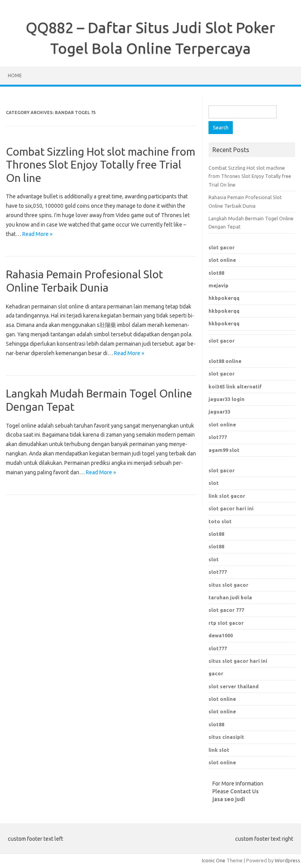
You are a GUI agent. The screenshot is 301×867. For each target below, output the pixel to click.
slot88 (216, 273)
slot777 (218, 437)
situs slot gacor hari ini (238, 661)
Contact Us (244, 791)
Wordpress (287, 860)
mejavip (218, 285)
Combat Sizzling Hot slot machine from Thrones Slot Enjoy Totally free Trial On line (100, 164)
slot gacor (222, 247)
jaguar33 (219, 411)
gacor (216, 673)
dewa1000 (221, 635)
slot (214, 483)
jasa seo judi (228, 799)
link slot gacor (227, 496)
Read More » (37, 234)
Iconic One (213, 860)
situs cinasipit (226, 737)
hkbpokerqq (224, 298)
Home (15, 75)
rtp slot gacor (226, 623)
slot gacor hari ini (231, 508)
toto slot (220, 521)
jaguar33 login (227, 399)
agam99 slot (224, 450)
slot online (222, 260)
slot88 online (225, 361)
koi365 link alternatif (235, 386)
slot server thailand (234, 686)
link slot (219, 750)
